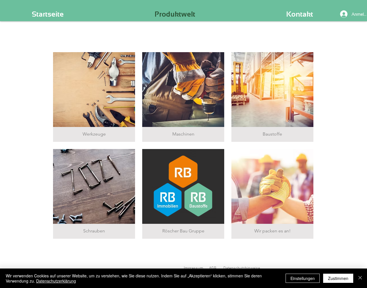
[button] (94, 97)
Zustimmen (338, 278)
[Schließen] (360, 278)
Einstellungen (302, 278)
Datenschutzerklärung (56, 281)
